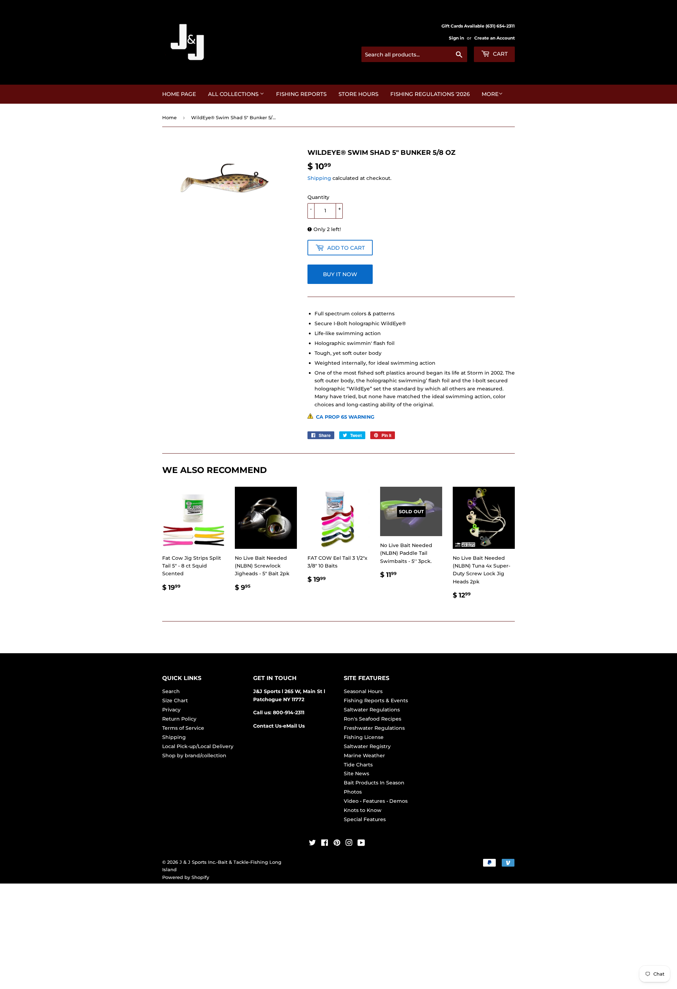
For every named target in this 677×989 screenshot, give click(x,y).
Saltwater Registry (367, 746)
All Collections (234, 94)
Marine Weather (364, 755)
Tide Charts (358, 765)
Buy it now (340, 274)
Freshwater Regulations (374, 728)
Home (169, 117)
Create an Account (494, 38)
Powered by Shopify (185, 877)
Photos (353, 792)
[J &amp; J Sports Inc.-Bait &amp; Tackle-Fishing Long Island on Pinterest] (337, 844)
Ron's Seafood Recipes (372, 719)
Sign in (456, 38)
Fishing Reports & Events (376, 700)
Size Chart (175, 700)
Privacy (171, 709)
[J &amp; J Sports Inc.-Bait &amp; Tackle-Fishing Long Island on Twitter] (312, 844)
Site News (356, 773)
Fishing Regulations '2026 (430, 94)
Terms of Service (183, 728)
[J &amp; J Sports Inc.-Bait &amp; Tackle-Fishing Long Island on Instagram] (349, 844)
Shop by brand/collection (194, 755)
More (490, 94)
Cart (500, 53)
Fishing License (364, 737)
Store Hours (358, 94)
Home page (179, 94)
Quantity (318, 197)
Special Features (365, 819)
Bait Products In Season (374, 782)
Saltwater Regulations (372, 709)
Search (171, 691)
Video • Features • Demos (376, 801)
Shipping (319, 178)
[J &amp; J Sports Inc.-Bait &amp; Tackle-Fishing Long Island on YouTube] (361, 844)
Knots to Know (363, 810)
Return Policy (179, 719)
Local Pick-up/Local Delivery (197, 746)
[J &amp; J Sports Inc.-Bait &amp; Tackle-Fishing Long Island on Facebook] (324, 844)
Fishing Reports (301, 94)
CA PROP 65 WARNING (343, 417)
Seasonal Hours (363, 691)
